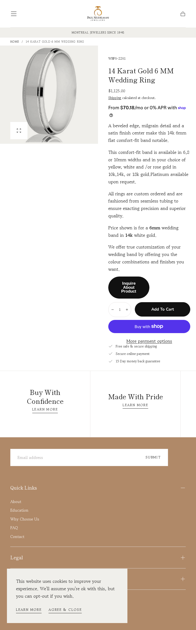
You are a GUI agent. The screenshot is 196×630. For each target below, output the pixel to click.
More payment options (149, 341)
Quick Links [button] (23, 487)
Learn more (29, 609)
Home (14, 42)
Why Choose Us (24, 519)
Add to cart (162, 309)
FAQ (14, 528)
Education (19, 510)
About (15, 501)
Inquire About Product (128, 287)
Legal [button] (16, 557)
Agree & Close (65, 609)
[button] (13, 13)
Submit (153, 457)
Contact (17, 536)
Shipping (114, 97)
